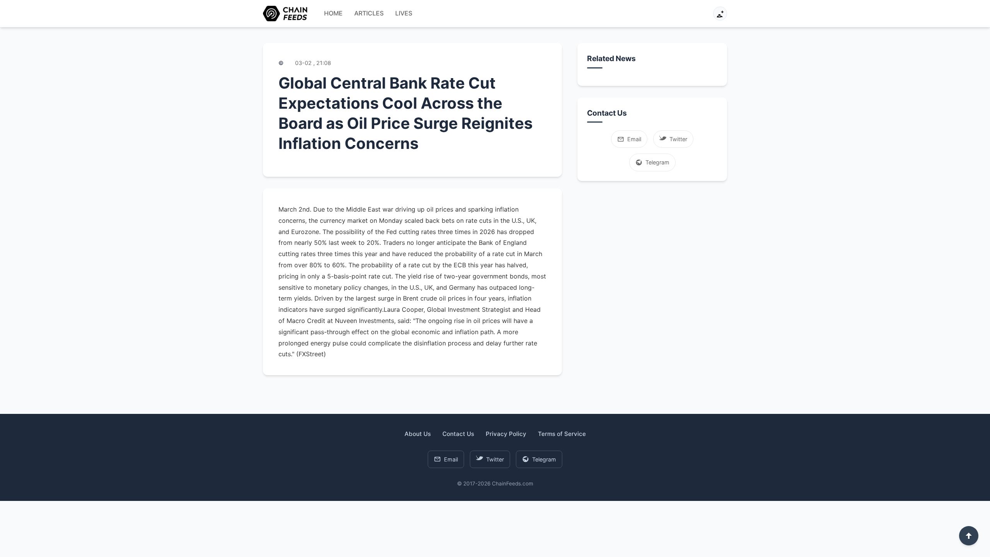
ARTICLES (369, 13)
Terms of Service (562, 433)
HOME (333, 13)
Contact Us (458, 433)
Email (634, 139)
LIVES (403, 13)
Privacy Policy (506, 433)
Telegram (657, 162)
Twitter (678, 139)
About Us (418, 433)
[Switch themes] (720, 14)
